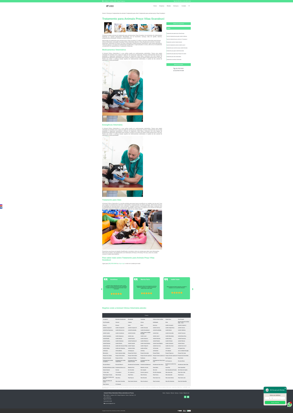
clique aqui (122, 263)
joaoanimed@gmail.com (110, 403)
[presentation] (99, 295)
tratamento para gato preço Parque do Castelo (176, 53)
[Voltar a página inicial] (110, 5)
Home (155, 6)
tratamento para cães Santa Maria (174, 56)
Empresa (161, 6)
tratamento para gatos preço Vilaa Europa (175, 33)
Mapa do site (186, 393)
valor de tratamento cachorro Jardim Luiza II (176, 45)
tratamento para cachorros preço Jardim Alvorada (177, 47)
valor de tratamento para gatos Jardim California (177, 36)
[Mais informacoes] (189, 5)
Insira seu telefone (275, 395)
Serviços (175, 6)
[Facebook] (188, 397)
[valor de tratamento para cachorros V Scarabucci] (108, 28)
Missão (169, 6)
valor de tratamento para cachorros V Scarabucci (177, 39)
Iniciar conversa (275, 402)
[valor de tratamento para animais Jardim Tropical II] (156, 28)
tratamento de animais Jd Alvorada (174, 59)
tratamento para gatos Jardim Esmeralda (175, 50)
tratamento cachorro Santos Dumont (174, 42)
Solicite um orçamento (178, 23)
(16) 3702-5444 (178, 1)
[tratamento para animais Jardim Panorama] (132, 28)
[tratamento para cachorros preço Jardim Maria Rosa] (120, 28)
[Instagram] (185, 397)
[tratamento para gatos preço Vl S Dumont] (144, 28)
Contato (184, 6)
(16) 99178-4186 (187, 1)
